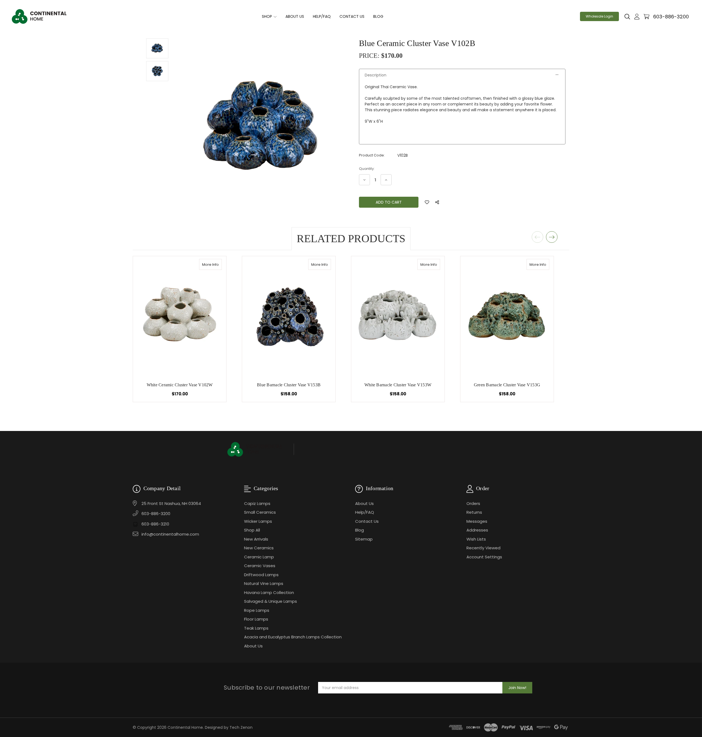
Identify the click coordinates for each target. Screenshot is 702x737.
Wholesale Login (599, 16)
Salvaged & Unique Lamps (270, 601)
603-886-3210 (155, 524)
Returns (474, 512)
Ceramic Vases (259, 566)
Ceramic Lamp (259, 557)
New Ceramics (259, 548)
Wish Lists (476, 539)
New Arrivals (256, 539)
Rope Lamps (256, 610)
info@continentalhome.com (170, 534)
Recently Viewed (483, 548)
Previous (537, 237)
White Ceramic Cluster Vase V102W (180, 384)
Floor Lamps (256, 619)
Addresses (477, 530)
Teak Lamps (256, 628)
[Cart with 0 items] (646, 16)
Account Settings (484, 557)
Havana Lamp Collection (269, 592)
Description (375, 75)
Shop (267, 16)
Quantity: (367, 168)
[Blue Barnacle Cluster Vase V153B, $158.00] (289, 316)
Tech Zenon (241, 727)
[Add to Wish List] (426, 202)
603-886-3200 (671, 16)
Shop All (252, 530)
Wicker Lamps (258, 521)
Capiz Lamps (257, 503)
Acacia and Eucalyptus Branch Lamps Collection (293, 637)
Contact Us (351, 16)
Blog (378, 16)
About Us (294, 16)
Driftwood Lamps (261, 575)
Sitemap (364, 539)
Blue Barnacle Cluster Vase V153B (289, 384)
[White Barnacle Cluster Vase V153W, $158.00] (398, 316)
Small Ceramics (260, 512)
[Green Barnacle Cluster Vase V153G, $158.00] (507, 316)
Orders (473, 503)
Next (551, 237)
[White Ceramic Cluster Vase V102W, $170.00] (180, 316)
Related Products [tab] (351, 238)
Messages (476, 521)
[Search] (627, 16)
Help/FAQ (322, 16)
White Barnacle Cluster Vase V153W (397, 384)
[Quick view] (216, 264)
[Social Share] (437, 202)
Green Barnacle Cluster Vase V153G (507, 384)
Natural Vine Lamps (263, 583)
